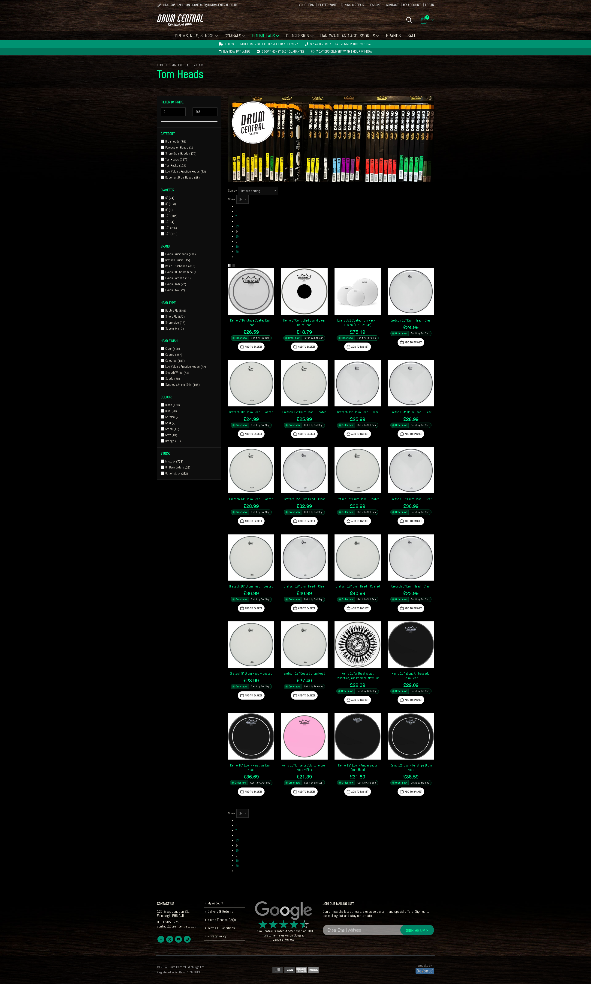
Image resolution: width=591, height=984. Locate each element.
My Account (412, 5)
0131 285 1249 (173, 5)
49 (237, 247)
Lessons (375, 5)
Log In (429, 5)
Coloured (171, 361)
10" (167, 216)
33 (237, 226)
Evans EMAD (172, 290)
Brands (393, 36)
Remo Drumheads (176, 266)
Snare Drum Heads (176, 153)
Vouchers (306, 5)
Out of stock (172, 473)
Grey (168, 435)
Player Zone (327, 5)
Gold (168, 423)
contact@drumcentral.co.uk (215, 5)
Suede (169, 379)
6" (166, 198)
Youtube (178, 939)
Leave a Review (283, 939)
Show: (232, 199)
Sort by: (232, 191)
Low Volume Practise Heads (182, 171)
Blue (168, 411)
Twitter (169, 939)
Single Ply (171, 317)
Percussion (297, 36)
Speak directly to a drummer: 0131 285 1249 (341, 44)
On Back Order (173, 467)
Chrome (170, 417)
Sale (411, 36)
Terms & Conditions (221, 928)
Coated (169, 355)
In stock (170, 461)
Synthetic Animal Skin (178, 385)
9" (166, 210)
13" (167, 234)
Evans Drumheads (176, 254)
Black (168, 405)
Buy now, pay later (236, 51)
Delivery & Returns (220, 911)
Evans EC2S (172, 284)
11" (167, 222)
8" (166, 204)
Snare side (172, 323)
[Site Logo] (180, 20)
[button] (409, 20)
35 (237, 237)
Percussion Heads (176, 147)
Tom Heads (172, 159)
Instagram (187, 939)
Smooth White (174, 373)
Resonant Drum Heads (179, 177)
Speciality (171, 329)
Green (169, 429)
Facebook (160, 939)
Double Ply (171, 311)
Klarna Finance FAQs (222, 919)
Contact (392, 5)
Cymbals (232, 36)
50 (237, 252)
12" (167, 228)
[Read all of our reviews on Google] (284, 911)
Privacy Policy (217, 936)
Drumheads (263, 36)
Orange (169, 441)
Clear (168, 349)
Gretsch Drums (174, 260)
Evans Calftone (174, 278)
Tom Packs (171, 165)
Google (298, 935)
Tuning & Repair (352, 5)
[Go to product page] (251, 291)
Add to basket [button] (253, 347)
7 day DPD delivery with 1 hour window (344, 51)
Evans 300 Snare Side (179, 272)
